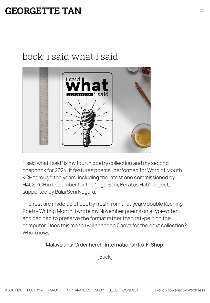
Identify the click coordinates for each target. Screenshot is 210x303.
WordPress (196, 290)
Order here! (88, 244)
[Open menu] (202, 11)
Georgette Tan (43, 10)
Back (105, 256)
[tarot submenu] (60, 290)
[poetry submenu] (42, 290)
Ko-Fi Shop (150, 244)
